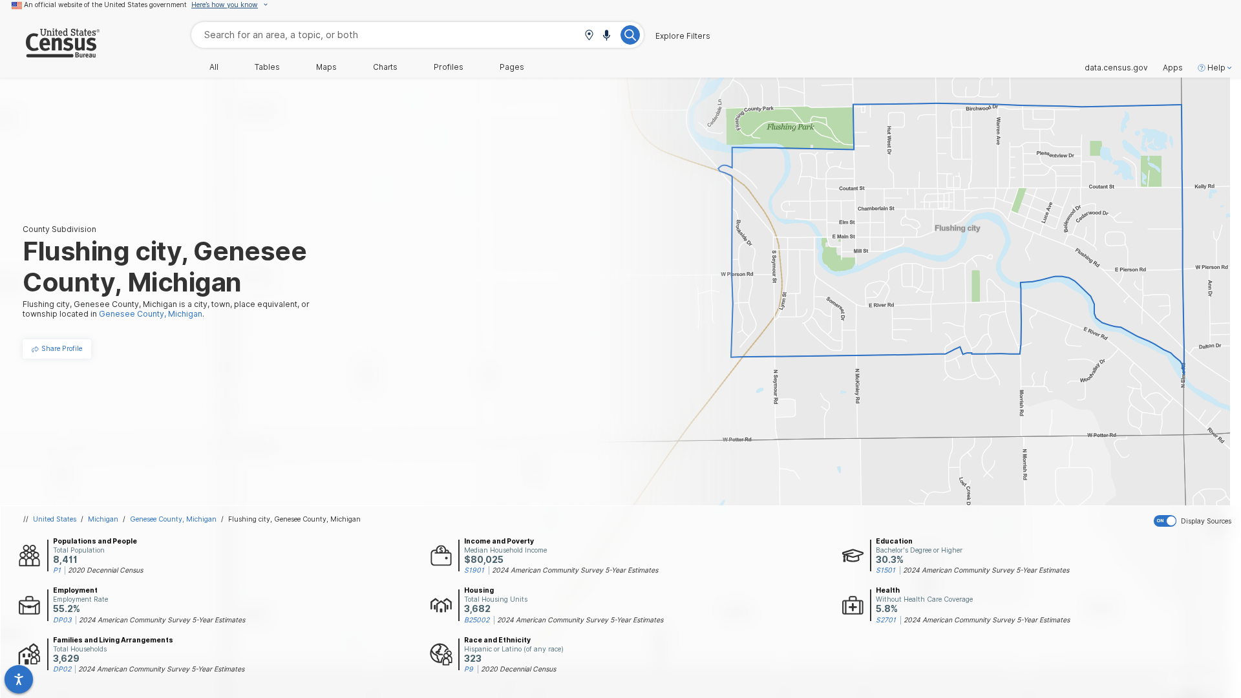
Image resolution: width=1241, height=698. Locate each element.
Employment (75, 590)
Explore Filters (682, 36)
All (213, 67)
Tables (267, 67)
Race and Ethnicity (497, 640)
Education (894, 541)
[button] (589, 36)
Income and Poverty (499, 541)
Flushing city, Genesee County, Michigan (294, 519)
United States (54, 519)
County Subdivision (59, 229)
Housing (479, 590)
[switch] (1195, 521)
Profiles (448, 67)
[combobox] (417, 34)
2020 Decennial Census (105, 570)
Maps (326, 67)
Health (888, 590)
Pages (512, 67)
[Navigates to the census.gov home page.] (50, 53)
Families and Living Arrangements (113, 640)
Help (1216, 67)
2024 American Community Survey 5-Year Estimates (575, 570)
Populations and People (95, 541)
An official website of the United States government (105, 4)
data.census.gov (1116, 67)
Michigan (103, 519)
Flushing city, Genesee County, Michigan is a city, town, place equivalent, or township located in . (166, 309)
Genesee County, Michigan (173, 519)
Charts (385, 67)
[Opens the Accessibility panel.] (19, 679)
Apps (1173, 67)
